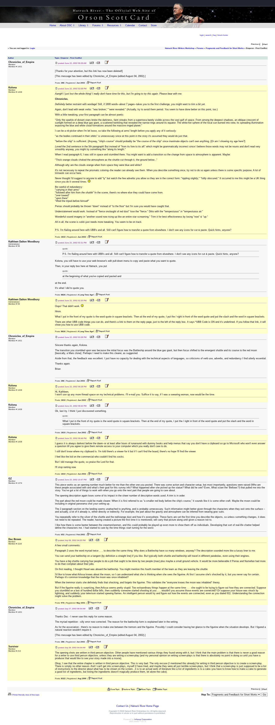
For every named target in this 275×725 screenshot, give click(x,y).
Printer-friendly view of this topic (25, 695)
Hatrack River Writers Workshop (179, 48)
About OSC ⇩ (67, 25)
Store (154, 25)
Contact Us (122, 706)
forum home (223, 35)
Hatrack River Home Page (145, 706)
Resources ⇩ (114, 25)
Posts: (59, 83)
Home (53, 25)
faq (214, 35)
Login (32, 48)
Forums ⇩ (97, 25)
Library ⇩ (84, 25)
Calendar (130, 25)
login (202, 35)
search (208, 35)
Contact (143, 25)
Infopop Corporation (143, 719)
